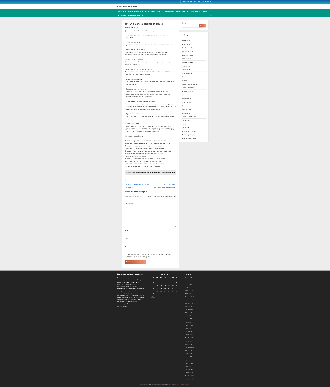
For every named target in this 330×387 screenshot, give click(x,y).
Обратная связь (207, 1)
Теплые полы (186, 120)
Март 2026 (188, 293)
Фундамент (122, 15)
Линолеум (185, 80)
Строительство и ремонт (127, 6)
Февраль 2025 (189, 331)
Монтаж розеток (187, 91)
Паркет (184, 106)
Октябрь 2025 (189, 306)
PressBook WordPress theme (181, 384)
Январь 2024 (189, 372)
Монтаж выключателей (189, 84)
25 (157, 291)
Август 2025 (188, 312)
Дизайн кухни (186, 59)
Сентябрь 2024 (189, 347)
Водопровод (186, 44)
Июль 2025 (188, 315)
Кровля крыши (150, 11)
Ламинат (185, 77)
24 (153, 291)
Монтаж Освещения (188, 88)
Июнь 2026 (188, 284)
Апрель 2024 (189, 363)
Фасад (204, 11)
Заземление (186, 66)
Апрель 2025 (189, 325)
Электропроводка (134, 15)
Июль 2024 (188, 353)
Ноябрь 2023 (189, 379)
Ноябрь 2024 (189, 341)
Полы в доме (180, 11)
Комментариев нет (153, 31)
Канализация (186, 69)
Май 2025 (188, 322)
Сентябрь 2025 (189, 309)
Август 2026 (188, 278)
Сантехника (194, 11)
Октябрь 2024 (189, 344)
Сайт (126, 246)
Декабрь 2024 (189, 338)
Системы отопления (133, 180)
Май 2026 (188, 287)
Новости (160, 11)
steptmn (142, 31)
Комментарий (130, 203)
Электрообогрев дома (189, 131)
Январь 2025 (189, 334)
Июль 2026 (188, 281)
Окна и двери (169, 11)
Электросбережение (189, 138)
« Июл (153, 297)
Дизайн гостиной (188, 51)
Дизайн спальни (187, 62)
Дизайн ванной (187, 48)
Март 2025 (188, 328)
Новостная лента (187, 98)
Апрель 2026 (189, 290)
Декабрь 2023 (189, 376)
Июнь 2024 (188, 357)
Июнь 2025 (188, 319)
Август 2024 (188, 350)
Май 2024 (188, 360)
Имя (127, 230)
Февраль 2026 (189, 296)
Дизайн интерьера (134, 11)
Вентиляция (122, 11)
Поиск (184, 23)
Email (127, 238)
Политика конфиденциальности (191, 1)
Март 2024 (188, 366)
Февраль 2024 (189, 369)
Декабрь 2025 (189, 303)
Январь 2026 (189, 300)
